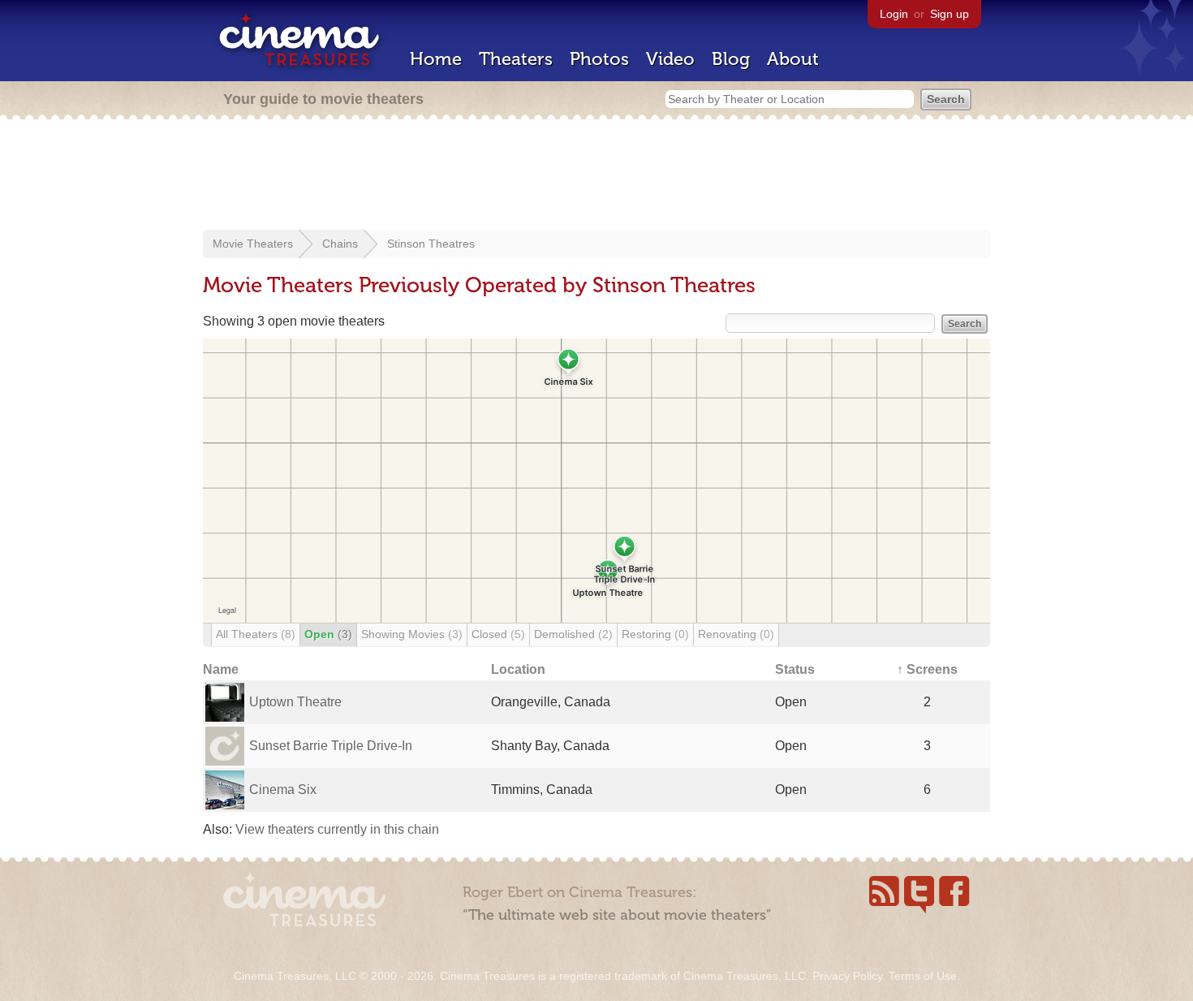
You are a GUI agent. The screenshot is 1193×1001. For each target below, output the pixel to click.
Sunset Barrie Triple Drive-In (330, 746)
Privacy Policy (847, 975)
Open (328, 634)
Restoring (655, 634)
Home (436, 59)
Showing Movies (412, 634)
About (793, 59)
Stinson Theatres (431, 243)
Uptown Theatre (295, 702)
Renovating (736, 634)
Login (894, 13)
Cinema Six (283, 789)
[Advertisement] (596, 176)
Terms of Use (923, 975)
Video (670, 59)
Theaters (516, 59)
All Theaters (255, 634)
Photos (599, 59)
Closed (498, 634)
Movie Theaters (253, 243)
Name (221, 669)
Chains (340, 243)
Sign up (949, 13)
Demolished (573, 634)
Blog (731, 59)
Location (518, 669)
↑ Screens (927, 669)
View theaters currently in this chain (337, 829)
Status (795, 669)
